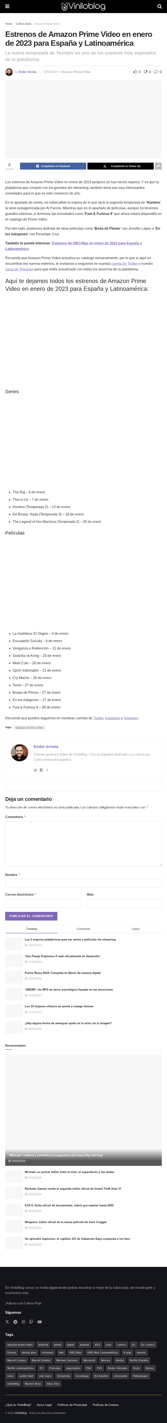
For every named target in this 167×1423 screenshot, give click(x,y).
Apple (70, 1344)
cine (108, 1344)
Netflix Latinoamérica (20, 1368)
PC (41, 1368)
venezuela (120, 1376)
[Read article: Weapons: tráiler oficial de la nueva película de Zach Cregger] (14, 1226)
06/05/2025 (35, 1194)
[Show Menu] (7, 6)
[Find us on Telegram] (15, 1322)
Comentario (15, 817)
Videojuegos (140, 1376)
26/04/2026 (18, 1161)
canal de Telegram (19, 269)
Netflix (120, 1360)
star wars (45, 1376)
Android (43, 1344)
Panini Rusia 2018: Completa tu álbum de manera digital (63, 973)
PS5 (99, 1368)
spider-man (26, 1376)
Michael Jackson (67, 1360)
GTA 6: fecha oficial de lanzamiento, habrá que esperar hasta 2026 (69, 1205)
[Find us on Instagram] (23, 1322)
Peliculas (55, 1368)
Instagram (112, 718)
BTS (97, 1344)
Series (150, 1368)
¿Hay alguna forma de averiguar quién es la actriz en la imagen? (68, 1023)
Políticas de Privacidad (72, 1405)
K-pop (127, 1352)
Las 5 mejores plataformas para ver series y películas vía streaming (70, 939)
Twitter (98, 718)
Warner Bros (33, 1383)
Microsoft (89, 1360)
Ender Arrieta (28, 72)
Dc (133, 1344)
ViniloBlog (21, 1413)
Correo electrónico (21, 894)
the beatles (101, 1376)
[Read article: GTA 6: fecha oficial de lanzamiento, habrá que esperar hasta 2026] (14, 1210)
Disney (11, 1352)
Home (8, 23)
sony (10, 1376)
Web (90, 894)
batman (84, 1344)
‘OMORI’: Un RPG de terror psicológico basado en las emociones (69, 989)
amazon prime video (29, 727)
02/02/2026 (35, 1177)
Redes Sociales (117, 1368)
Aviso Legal (44, 1405)
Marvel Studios (41, 1360)
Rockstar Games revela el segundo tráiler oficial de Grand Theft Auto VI (73, 1188)
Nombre (12, 875)
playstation (73, 1368)
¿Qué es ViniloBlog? (18, 1405)
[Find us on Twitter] (7, 1322)
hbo (61, 1352)
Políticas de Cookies (106, 1405)
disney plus (29, 1352)
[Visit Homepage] (83, 7)
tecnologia (82, 1376)
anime (57, 1344)
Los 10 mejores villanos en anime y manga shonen (59, 1006)
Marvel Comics (16, 1360)
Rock (136, 1368)
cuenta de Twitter (124, 263)
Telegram (131, 718)
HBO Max (76, 1352)
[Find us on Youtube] (40, 1322)
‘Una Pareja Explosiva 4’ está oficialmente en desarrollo (62, 956)
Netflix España (139, 1360)
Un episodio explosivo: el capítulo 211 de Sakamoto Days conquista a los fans (77, 1238)
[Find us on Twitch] (31, 1322)
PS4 (88, 1368)
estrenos (47, 1352)
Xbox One (53, 1383)
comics (121, 1344)
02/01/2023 (51, 72)
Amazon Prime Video (47, 23)
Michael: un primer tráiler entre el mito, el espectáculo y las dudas (69, 1172)
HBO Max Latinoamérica (102, 1352)
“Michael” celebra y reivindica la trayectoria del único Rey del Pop (55, 1155)
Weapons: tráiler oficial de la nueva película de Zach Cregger (66, 1222)
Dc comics (148, 1344)
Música (105, 1360)
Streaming (63, 1376)
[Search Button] (159, 6)
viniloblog (13, 1383)
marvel (141, 1352)
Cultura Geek (24, 23)
